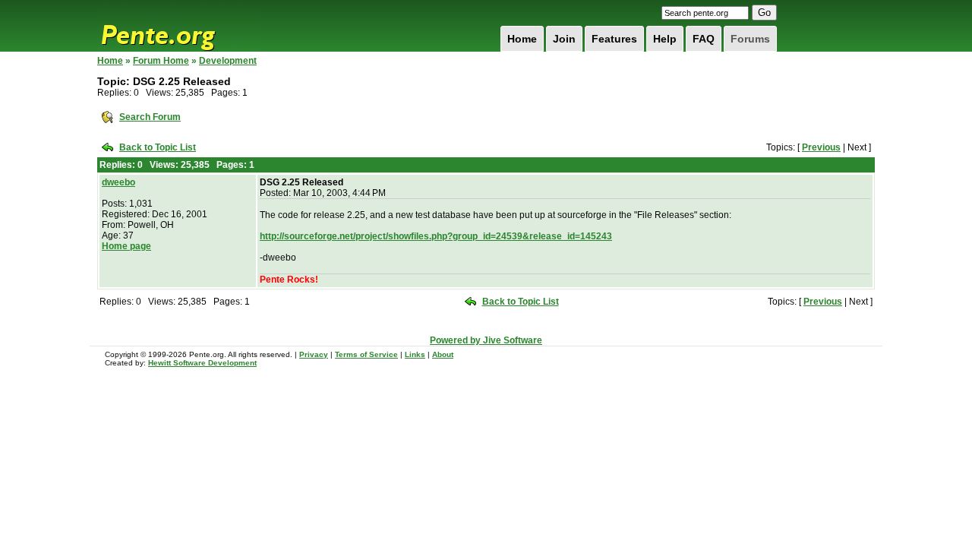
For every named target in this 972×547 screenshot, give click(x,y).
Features (614, 39)
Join (564, 39)
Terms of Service (366, 354)
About (442, 354)
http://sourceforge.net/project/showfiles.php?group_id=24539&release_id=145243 (436, 236)
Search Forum (150, 117)
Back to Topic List (157, 147)
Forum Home (161, 60)
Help (665, 39)
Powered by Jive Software (486, 340)
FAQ (704, 39)
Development (228, 60)
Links (415, 354)
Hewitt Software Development (202, 363)
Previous (821, 147)
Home (522, 39)
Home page (126, 246)
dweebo (118, 182)
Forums (750, 39)
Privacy (313, 354)
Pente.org (177, 26)
